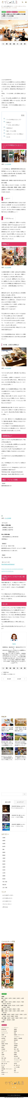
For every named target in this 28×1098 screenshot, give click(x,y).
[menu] (26, 2)
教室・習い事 (14, 12)
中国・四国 (5, 881)
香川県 (8, 1016)
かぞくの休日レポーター (7, 898)
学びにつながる (22, 12)
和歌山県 (4, 1012)
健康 (15, 1070)
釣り (15, 1042)
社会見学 (16, 1043)
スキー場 (3, 1060)
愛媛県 (12, 1016)
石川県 (18, 1005)
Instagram (12, 1087)
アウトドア (16, 1072)
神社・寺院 (16, 1049)
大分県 (4, 872)
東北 (2, 998)
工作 (15, 1069)
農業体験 (16, 1040)
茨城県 (4, 837)
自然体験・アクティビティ (6, 1069)
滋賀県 (6, 1011)
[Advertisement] (14, 61)
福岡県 (3, 12)
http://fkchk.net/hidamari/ (7, 564)
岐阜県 (6, 1009)
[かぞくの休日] (9, 2)
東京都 (4, 878)
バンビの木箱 (8, 164)
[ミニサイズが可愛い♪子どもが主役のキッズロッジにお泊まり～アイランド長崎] (7, 679)
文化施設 (3, 1049)
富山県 (13, 1005)
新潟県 (9, 1005)
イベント (16, 1027)
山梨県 (4, 1007)
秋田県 (18, 998)
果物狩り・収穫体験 (18, 1038)
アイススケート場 (17, 1060)
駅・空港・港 (16, 1065)
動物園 (15, 1031)
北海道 (2, 996)
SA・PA (3, 1065)
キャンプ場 (3, 1036)
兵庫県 (4, 867)
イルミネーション (5, 1027)
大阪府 (4, 858)
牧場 (15, 1033)
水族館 (2, 1034)
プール (2, 1056)
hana (8, 672)
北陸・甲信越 (4, 1005)
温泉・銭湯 (3, 1058)
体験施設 (8, 12)
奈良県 (22, 1011)
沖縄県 (13, 1019)
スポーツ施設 (16, 1051)
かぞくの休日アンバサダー (8, 895)
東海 (2, 1009)
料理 (2, 1070)
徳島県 (4, 1016)
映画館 (15, 1052)
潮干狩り (3, 1042)
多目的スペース (4, 1072)
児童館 (2, 1054)
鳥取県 (8, 1014)
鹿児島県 (9, 1019)
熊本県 (4, 864)
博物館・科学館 (4, 1043)
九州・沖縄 (5, 887)
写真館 (2, 1067)
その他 (2, 1074)
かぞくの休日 (10, 1095)
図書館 (15, 1054)
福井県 (22, 1005)
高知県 (16, 1016)
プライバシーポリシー (7, 904)
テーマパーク (4, 1031)
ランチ (13, 674)
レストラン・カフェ (5, 1061)
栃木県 (4, 846)
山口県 (25, 1014)
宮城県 (14, 998)
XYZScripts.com (20, 1097)
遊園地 (15, 1029)
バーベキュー (16, 1036)
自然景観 (3, 1038)
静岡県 (10, 1009)
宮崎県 (4, 875)
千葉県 (22, 1002)
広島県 (4, 861)
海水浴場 (16, 1056)
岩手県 (10, 998)
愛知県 (4, 855)
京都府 (10, 1011)
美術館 (15, 1047)
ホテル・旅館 (16, 1058)
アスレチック (4, 1051)
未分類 (2, 1021)
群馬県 (14, 1002)
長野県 (8, 1007)
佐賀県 (4, 843)
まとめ (8, 137)
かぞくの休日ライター (7, 901)
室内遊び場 (3, 1029)
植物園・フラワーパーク (19, 1034)
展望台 (2, 1047)
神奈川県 (4, 884)
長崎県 (4, 852)
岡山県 (17, 1014)
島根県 (12, 1014)
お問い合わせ (5, 907)
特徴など (9, 122)
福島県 (4, 1000)
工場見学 (3, 1045)
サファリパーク (4, 1033)
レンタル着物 (16, 1067)
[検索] (22, 2)
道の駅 (15, 1063)
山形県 (22, 998)
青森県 (6, 998)
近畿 (2, 1011)
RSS (15, 1087)
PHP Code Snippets (8, 1097)
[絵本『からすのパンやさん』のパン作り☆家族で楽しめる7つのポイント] (20, 679)
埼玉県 (4, 870)
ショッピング (16, 1061)
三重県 (18, 1009)
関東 (3, 849)
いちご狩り (3, 1040)
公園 (2, 1052)
